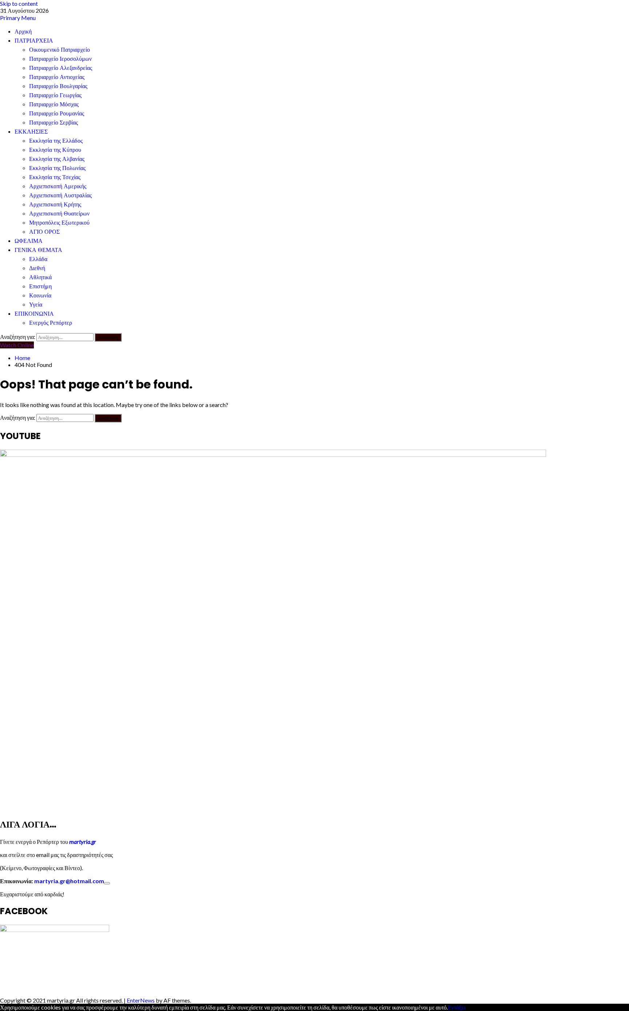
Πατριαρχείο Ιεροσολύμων (60, 59)
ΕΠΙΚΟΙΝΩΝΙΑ (34, 313)
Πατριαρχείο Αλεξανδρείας (60, 68)
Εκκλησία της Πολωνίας (57, 168)
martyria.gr (82, 841)
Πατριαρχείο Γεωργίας (55, 95)
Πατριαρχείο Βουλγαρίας (58, 86)
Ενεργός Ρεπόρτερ (50, 323)
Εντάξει (457, 1007)
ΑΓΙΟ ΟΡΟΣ (44, 232)
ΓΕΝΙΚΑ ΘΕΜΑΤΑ (38, 250)
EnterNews (141, 1000)
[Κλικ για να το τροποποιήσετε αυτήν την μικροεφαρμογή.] (107, 883)
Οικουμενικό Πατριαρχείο (59, 50)
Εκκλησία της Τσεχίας (54, 177)
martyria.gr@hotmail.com (69, 880)
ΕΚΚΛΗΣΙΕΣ (31, 131)
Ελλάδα (38, 259)
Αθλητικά (40, 277)
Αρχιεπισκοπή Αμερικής (57, 186)
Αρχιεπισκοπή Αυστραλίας (60, 195)
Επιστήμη (40, 286)
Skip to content (19, 3)
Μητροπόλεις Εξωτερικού (59, 222)
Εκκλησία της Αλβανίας (56, 159)
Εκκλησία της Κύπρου (55, 150)
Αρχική (23, 31)
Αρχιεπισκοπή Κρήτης (55, 204)
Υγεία (35, 304)
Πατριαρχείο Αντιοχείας (56, 77)
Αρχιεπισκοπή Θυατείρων (59, 213)
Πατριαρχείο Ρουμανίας (56, 113)
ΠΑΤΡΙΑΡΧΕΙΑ (34, 40)
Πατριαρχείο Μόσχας (54, 104)
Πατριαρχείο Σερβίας (53, 122)
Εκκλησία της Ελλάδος (56, 141)
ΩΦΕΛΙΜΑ (29, 241)
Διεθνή (37, 268)
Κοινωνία (40, 295)
